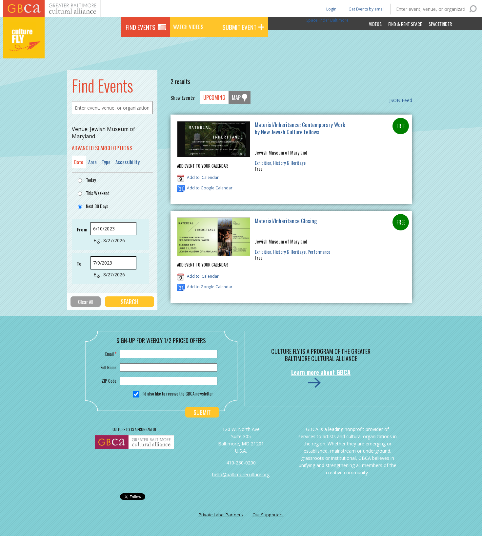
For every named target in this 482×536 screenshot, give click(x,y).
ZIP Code (109, 380)
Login (330, 8)
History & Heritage (289, 162)
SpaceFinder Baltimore (327, 20)
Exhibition (263, 162)
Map (236, 97)
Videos (375, 23)
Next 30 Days (97, 206)
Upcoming (214, 97)
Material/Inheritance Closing (286, 221)
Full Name (108, 367)
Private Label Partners (221, 515)
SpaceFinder (440, 23)
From (82, 229)
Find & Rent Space (405, 23)
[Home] (24, 49)
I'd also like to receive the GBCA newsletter (178, 393)
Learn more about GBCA (321, 372)
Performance (319, 251)
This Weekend (98, 192)
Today (91, 179)
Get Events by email (367, 9)
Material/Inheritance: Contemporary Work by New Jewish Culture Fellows (300, 128)
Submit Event (239, 27)
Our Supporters (268, 515)
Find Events (140, 27)
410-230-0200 (241, 463)
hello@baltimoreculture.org (241, 474)
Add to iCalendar (203, 177)
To (79, 263)
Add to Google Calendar (209, 188)
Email (110, 354)
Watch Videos (188, 27)
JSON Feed (400, 100)
